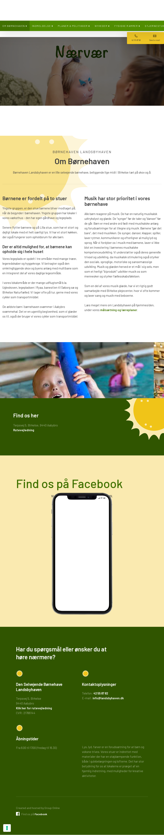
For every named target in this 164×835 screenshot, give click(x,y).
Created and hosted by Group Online (38, 808)
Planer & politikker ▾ (74, 25)
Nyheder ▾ (102, 25)
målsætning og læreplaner (118, 310)
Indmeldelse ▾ (42, 25)
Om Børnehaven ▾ (14, 25)
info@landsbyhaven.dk (108, 698)
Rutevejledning (23, 430)
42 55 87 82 (100, 693)
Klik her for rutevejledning (34, 708)
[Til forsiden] (82, 9)
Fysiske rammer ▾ (127, 25)
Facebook (41, 814)
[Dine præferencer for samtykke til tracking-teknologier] (7, 828)
